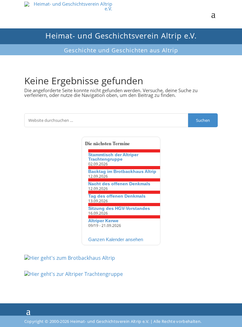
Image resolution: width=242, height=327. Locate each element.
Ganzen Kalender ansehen (115, 239)
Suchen (203, 120)
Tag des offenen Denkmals (117, 196)
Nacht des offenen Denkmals (119, 183)
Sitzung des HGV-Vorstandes (119, 208)
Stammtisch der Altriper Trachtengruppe (113, 157)
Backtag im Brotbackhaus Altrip (122, 171)
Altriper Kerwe (103, 220)
